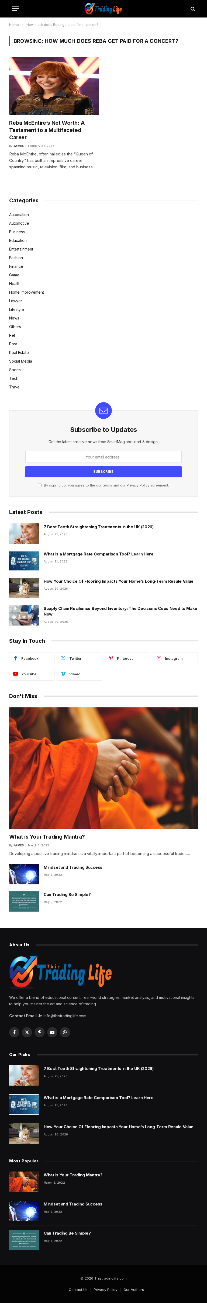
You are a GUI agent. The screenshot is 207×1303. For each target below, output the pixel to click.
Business (17, 232)
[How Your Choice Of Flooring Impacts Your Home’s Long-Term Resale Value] (24, 588)
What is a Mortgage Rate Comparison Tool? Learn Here (99, 554)
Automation (19, 214)
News (14, 318)
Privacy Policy (138, 485)
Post (13, 344)
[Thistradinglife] (103, 9)
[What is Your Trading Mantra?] (103, 768)
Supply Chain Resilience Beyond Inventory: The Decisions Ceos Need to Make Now (120, 611)
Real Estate (19, 352)
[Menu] (15, 9)
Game (14, 275)
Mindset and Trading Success (73, 867)
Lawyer (15, 300)
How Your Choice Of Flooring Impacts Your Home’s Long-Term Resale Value (119, 581)
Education (18, 240)
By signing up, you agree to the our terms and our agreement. (106, 485)
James (18, 145)
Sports (15, 369)
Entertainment (21, 249)
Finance (16, 266)
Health (14, 283)
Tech (13, 378)
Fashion (16, 257)
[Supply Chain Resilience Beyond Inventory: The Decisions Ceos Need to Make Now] (24, 615)
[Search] (192, 9)
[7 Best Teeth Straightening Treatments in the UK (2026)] (24, 533)
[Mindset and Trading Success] (24, 874)
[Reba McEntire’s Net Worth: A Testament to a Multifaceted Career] (54, 86)
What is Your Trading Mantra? (47, 836)
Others (15, 326)
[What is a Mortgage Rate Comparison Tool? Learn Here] (24, 561)
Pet (12, 335)
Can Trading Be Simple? (67, 894)
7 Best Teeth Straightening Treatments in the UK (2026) (99, 526)
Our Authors (133, 1289)
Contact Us (78, 1289)
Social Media (20, 361)
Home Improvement (26, 292)
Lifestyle (16, 309)
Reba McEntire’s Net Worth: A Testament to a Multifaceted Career (47, 130)
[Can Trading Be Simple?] (24, 901)
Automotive (19, 223)
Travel (14, 387)
